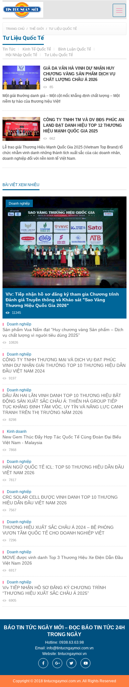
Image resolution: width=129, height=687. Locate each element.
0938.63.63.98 (71, 642)
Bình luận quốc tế (74, 49)
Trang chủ (15, 28)
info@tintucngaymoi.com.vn (70, 648)
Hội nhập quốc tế (21, 55)
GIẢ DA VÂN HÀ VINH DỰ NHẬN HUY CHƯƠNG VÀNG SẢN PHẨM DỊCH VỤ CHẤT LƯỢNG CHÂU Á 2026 (79, 74)
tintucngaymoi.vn (72, 654)
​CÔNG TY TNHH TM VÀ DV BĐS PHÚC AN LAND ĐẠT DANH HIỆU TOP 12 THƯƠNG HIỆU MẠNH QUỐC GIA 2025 (83, 125)
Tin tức (9, 49)
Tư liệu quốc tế (63, 28)
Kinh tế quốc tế (37, 49)
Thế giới (36, 28)
